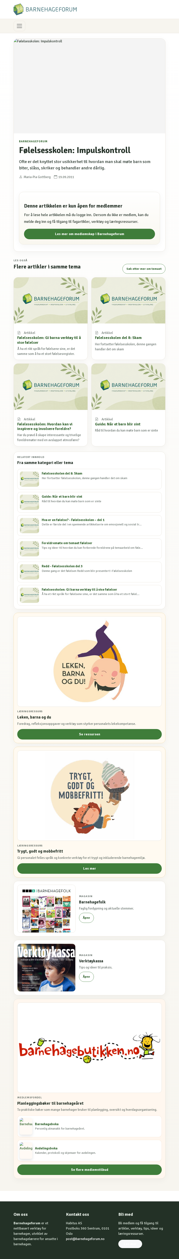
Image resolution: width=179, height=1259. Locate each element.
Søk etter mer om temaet (144, 269)
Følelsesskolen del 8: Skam (118, 337)
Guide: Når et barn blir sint (117, 424)
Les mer (89, 868)
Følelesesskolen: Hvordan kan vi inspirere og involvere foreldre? (44, 426)
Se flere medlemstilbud (89, 1170)
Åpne (86, 918)
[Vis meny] (19, 26)
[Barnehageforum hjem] (45, 9)
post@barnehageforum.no (85, 1239)
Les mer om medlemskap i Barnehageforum (89, 234)
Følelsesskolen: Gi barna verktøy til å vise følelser (49, 340)
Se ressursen (89, 734)
